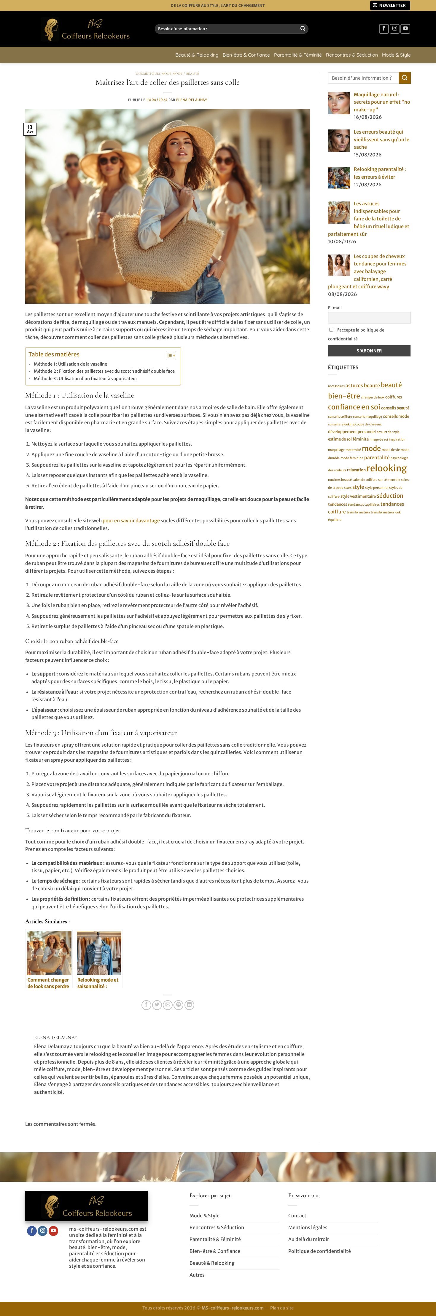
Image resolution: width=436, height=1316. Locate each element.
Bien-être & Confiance (246, 55)
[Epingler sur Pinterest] (178, 1005)
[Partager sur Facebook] (146, 1005)
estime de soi (340, 439)
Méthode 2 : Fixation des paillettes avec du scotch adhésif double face (104, 371)
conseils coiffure (340, 417)
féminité (361, 439)
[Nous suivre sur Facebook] (384, 29)
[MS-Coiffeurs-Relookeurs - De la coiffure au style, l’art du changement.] (85, 29)
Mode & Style (396, 55)
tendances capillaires (364, 505)
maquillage (336, 450)
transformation (358, 512)
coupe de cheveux (368, 424)
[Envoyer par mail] (168, 1005)
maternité (353, 450)
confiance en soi (354, 407)
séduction (390, 495)
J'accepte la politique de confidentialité (356, 334)
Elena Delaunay (191, 100)
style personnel (376, 488)
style (358, 487)
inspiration (397, 439)
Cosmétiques (148, 74)
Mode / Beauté (186, 74)
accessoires (336, 386)
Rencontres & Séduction (352, 55)
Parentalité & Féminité (298, 55)
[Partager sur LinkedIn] (189, 1005)
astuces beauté (363, 385)
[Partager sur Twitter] (157, 1005)
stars (347, 488)
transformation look (386, 512)
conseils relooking (341, 424)
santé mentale (389, 479)
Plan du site (282, 1308)
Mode (167, 74)
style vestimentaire (358, 496)
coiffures (393, 396)
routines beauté (340, 479)
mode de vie (391, 450)
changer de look (372, 397)
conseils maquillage (367, 417)
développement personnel (352, 431)
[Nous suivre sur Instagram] (395, 29)
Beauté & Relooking (197, 55)
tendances (337, 504)
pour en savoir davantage (131, 520)
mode (371, 448)
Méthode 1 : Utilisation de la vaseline (70, 364)
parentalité (377, 457)
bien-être (344, 395)
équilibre (334, 520)
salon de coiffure (365, 479)
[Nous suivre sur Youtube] (405, 29)
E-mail (335, 307)
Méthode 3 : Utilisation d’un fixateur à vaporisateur (85, 378)
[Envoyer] (303, 29)
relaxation (356, 469)
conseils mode (396, 416)
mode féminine (351, 458)
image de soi (379, 439)
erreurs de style (388, 432)
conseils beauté (395, 408)
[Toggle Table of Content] (168, 355)
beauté (391, 385)
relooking (387, 467)
